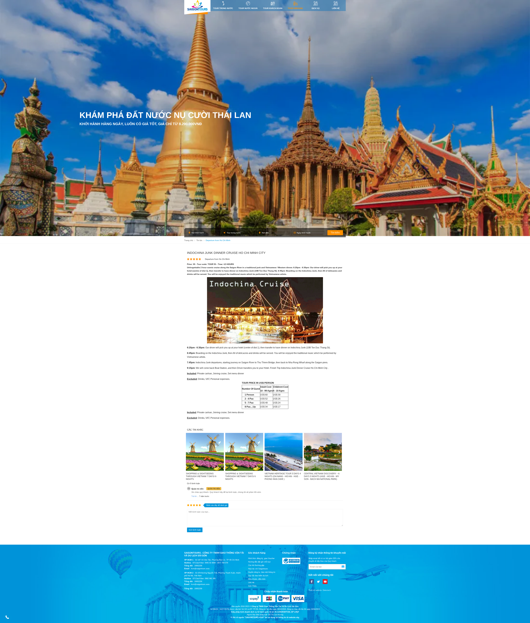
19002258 (198, 566)
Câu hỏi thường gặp (256, 565)
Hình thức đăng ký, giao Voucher (261, 558)
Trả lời (194, 496)
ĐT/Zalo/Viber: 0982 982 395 (204, 578)
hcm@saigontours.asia (200, 569)
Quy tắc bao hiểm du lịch (258, 576)
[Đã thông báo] (291, 563)
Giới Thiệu (252, 586)
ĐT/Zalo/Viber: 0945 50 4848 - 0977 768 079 (210, 563)
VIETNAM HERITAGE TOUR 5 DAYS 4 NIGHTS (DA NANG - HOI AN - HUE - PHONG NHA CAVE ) (283, 476)
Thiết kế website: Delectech (319, 590)
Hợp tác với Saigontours (258, 569)
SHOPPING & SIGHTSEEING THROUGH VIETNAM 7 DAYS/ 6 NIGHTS (201, 476)
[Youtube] (325, 581)
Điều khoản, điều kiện (256, 579)
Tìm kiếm (335, 232)
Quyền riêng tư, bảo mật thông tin (261, 572)
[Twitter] (318, 581)
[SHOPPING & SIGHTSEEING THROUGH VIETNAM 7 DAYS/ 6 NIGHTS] (205, 452)
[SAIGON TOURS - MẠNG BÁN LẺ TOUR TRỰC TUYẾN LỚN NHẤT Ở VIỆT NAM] (197, 5)
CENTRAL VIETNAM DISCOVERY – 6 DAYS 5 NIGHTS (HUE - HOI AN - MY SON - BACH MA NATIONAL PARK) (321, 476)
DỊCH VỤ (316, 8)
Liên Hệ (336, 8)
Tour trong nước (223, 8)
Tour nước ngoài (248, 8)
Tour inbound (295, 8)
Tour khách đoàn (272, 8)
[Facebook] (311, 581)
